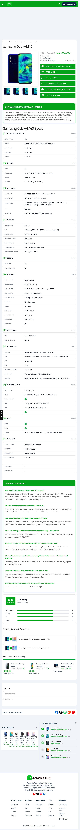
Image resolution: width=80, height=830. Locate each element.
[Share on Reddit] (69, 712)
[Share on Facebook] (57, 712)
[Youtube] (34, 794)
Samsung (21, 656)
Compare (69, 60)
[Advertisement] (40, 22)
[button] (3, 4)
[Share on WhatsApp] (65, 712)
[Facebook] (44, 794)
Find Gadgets (68, 4)
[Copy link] (73, 712)
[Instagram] (41, 794)
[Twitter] (37, 794)
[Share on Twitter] (61, 712)
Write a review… (10, 694)
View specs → (9, 673)
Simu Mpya (51, 60)
